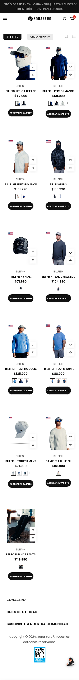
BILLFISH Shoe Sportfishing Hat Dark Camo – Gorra (21, 276)
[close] (76, 4)
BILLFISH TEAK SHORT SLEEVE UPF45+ (58, 369)
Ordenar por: (39, 36)
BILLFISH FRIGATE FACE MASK (21, 91)
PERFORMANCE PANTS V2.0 (21, 554)
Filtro (14, 36)
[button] (33, 67)
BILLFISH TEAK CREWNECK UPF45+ (58, 276)
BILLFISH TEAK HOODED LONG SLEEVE (20, 369)
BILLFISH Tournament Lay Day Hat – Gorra (20, 461)
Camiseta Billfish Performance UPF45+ (58, 461)
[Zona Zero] (39, 18)
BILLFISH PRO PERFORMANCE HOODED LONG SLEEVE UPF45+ (58, 184)
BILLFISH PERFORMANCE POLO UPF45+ (21, 184)
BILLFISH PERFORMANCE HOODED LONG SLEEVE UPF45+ (58, 91)
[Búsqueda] (64, 18)
